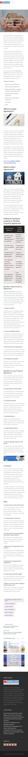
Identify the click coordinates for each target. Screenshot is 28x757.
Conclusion (8, 102)
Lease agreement (10, 603)
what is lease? (9, 612)
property (14, 29)
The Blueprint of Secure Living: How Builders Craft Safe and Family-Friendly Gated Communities (14, 732)
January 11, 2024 (14, 650)
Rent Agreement (9, 609)
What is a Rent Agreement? (12, 87)
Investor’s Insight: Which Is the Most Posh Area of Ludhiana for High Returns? (14, 665)
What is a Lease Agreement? (12, 84)
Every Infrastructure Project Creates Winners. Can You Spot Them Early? (13, 714)
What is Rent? (9, 615)
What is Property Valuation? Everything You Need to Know (14, 647)
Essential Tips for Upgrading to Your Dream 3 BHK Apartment (13, 727)
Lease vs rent (9, 606)
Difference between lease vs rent (13, 600)
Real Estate (16, 643)
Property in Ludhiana (14, 656)
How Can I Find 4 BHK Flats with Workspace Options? (12, 723)
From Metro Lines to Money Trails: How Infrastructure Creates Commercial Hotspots (14, 719)
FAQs (6, 104)
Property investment (9, 291)
